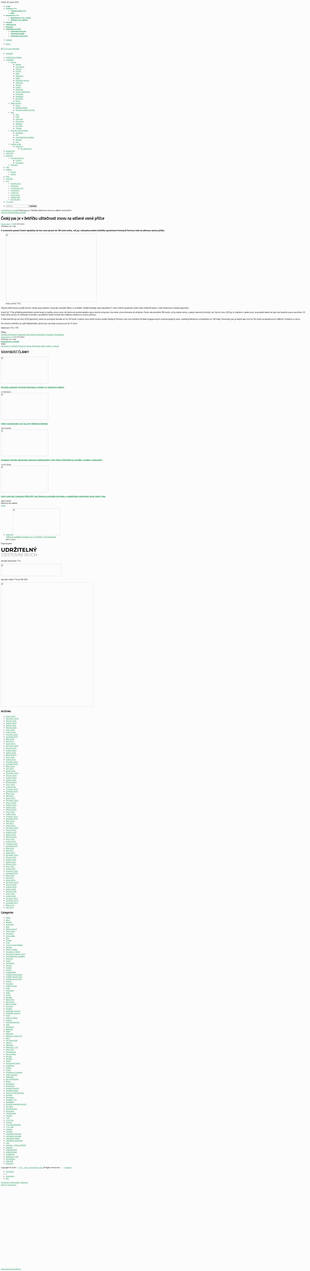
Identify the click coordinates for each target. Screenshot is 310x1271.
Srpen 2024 (10, 771)
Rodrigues (10, 1084)
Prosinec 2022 (12, 816)
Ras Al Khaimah (12, 1079)
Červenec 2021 (12, 855)
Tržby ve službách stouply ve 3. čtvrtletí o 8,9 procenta (31, 536)
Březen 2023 (11, 809)
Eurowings (19, 163)
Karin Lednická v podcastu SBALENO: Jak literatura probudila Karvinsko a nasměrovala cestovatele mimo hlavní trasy (53, 496)
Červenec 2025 (12, 746)
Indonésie (19, 119)
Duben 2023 (11, 807)
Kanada (9, 1008)
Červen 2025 (11, 748)
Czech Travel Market (14, 945)
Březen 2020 (11, 891)
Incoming (9, 983)
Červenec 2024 (12, 773)
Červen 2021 (11, 857)
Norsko (18, 85)
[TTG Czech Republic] (10, 48)
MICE (12, 13)
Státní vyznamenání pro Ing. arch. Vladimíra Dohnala (24, 423)
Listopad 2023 (12, 791)
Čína (17, 114)
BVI (17, 135)
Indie (17, 117)
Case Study (10, 931)
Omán (8, 1061)
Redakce (68, 1167)
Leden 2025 (11, 759)
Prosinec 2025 (12, 734)
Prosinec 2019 (12, 898)
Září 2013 (10, 907)
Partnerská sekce (13, 1063)
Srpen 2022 (10, 825)
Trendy (9, 1122)
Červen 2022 (11, 830)
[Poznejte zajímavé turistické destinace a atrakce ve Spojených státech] (24, 382)
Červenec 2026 (12, 718)
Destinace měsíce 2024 (15, 954)
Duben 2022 (11, 834)
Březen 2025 (11, 755)
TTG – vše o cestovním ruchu (31, 1167)
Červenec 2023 (12, 800)
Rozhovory (10, 1086)
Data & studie (12, 210)
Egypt (8, 961)
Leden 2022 (11, 841)
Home (3, 210)
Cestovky (9, 153)
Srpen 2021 (10, 853)
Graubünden (11, 972)
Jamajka (19, 139)
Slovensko (19, 94)
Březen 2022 (11, 837)
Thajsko (19, 128)
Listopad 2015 (12, 903)
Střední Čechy (11, 1109)
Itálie (17, 73)
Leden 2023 (11, 814)
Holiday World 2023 (14, 976)
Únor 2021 (10, 866)
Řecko (18, 101)
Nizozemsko (11, 1054)
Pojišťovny (10, 1065)
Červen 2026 (11, 721)
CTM (8, 942)
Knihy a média (11, 1018)
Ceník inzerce (11, 24)
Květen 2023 (11, 805)
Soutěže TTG (11, 1099)
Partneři (9, 22)
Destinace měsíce (13, 951)
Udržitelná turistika (13, 29)
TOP (8, 1118)
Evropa (13, 62)
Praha (8, 1070)
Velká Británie (11, 1149)
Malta (18, 78)
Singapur (50, 334)
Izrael (18, 105)
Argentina (19, 133)
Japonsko (22, 334)
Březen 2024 (11, 782)
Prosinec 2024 (12, 762)
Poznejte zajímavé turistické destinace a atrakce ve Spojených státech (32, 387)
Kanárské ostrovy (22, 80)
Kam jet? (9, 1006)
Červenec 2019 (12, 900)
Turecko (9, 1131)
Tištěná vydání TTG (18, 11)
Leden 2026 (11, 732)
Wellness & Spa (12, 1156)
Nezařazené (11, 1052)
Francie (18, 71)
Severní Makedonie (23, 92)
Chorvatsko (20, 67)
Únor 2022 (10, 839)
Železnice (14, 165)
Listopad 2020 (12, 873)
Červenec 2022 (12, 827)
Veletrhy (9, 1147)
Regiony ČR (10, 151)
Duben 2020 (11, 889)
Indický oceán (16, 144)
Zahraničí (10, 60)
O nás (8, 6)
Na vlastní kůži (26, 149)
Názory (9, 1043)
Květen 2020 (11, 887)
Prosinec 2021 (12, 843)
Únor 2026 (10, 730)
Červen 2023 (11, 802)
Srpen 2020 (10, 880)
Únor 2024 (10, 784)
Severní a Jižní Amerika (19, 130)
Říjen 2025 (10, 739)
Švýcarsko (19, 98)
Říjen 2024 (10, 766)
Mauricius (19, 146)
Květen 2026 (11, 723)
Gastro (13, 174)
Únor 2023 (10, 812)
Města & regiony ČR (14, 1036)
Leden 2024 (11, 787)
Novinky (15, 212)
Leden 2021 (11, 868)
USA (17, 142)
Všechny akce (16, 183)
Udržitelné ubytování (19, 36)
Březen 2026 (11, 727)
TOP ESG (9, 1120)
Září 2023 (10, 796)
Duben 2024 (11, 780)
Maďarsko (19, 76)
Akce (8, 920)
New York (10, 1049)
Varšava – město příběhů (16, 1145)
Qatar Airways (12, 1074)
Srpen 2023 (10, 798)
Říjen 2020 (10, 875)
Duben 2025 (11, 752)
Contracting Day (17, 188)
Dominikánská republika (25, 137)
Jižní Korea (20, 121)
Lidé (7, 167)
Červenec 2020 (12, 882)
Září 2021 (10, 850)
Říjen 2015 (10, 905)
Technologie (11, 1113)
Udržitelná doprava (18, 31)
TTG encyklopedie (13, 1124)
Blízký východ (16, 103)
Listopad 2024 (12, 764)
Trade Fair (15, 193)
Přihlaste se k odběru (19, 20)
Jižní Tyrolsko (11, 1004)
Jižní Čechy (10, 999)
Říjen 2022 (10, 821)
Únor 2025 (10, 757)
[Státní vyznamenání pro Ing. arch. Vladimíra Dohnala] (24, 419)
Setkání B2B (15, 197)
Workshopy (10, 1159)
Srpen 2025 (10, 743)
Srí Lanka (19, 126)
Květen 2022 (11, 832)
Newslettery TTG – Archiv (21, 18)
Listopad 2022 (12, 818)
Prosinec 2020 (12, 871)
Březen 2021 (11, 864)
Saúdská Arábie (21, 108)
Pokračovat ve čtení (10, 341)
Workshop (15, 186)
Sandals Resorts (12, 1088)
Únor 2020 (10, 893)
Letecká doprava (17, 158)
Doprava (9, 156)
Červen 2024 (11, 775)
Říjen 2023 (10, 793)
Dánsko (18, 69)
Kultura (9, 1020)
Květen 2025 (11, 750)
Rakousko (19, 89)
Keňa (8, 1015)
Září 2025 (10, 741)
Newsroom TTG (7, 224)
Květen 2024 (11, 777)
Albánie (18, 64)
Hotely (13, 172)
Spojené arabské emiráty (25, 110)
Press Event (15, 195)
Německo (19, 83)
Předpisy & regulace (14, 1072)
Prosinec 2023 (12, 789)
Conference (15, 190)
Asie (12, 112)
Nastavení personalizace (11, 1269)
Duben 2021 (11, 862)
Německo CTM (12, 1047)
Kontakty (9, 27)
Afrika (8, 917)
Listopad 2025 (12, 736)
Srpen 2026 (10, 716)
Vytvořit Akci (15, 199)
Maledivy (19, 124)
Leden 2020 (11, 896)
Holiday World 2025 (14, 979)
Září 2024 (10, 768)
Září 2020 (10, 878)
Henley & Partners (9, 334)
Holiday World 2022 (14, 974)
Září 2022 (10, 823)
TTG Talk (9, 202)
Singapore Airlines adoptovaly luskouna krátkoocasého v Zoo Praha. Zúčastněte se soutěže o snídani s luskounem (51, 459)
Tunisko (9, 1129)
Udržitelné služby (17, 34)
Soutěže (9, 179)
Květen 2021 (11, 859)
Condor (18, 160)
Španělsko (19, 96)
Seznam (9, 1095)
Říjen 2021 (10, 848)
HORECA (9, 170)
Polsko (18, 87)
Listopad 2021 (12, 846)
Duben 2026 (11, 725)
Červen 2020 (11, 884)
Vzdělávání (10, 1154)
